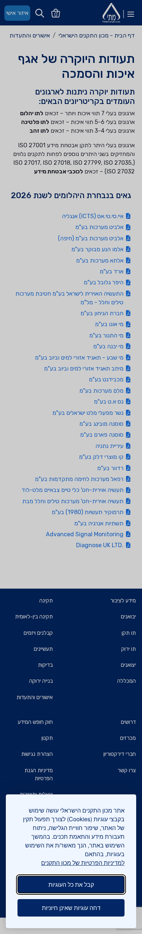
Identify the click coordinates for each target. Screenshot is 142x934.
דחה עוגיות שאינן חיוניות (71, 907)
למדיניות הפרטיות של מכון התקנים (83, 862)
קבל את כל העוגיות (71, 884)
